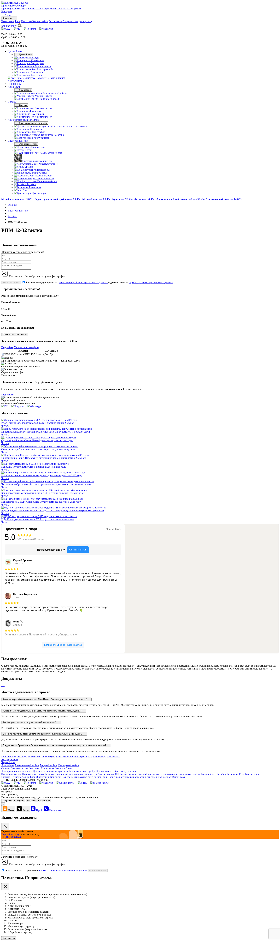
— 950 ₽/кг (18, 199)
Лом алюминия (64, 756)
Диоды (123, 774)
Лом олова (34, 768)
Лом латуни (48, 756)
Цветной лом (15, 51)
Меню (11, 810)
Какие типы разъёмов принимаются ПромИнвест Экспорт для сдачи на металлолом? (45, 699)
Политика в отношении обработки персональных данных (140, 777)
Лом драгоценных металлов (23, 119)
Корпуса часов (128, 771)
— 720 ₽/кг (123, 199)
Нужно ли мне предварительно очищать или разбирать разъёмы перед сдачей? (42, 711)
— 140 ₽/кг (224, 199)
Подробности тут (10, 834)
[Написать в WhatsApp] (46, 28)
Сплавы (12, 101)
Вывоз (26, 810)
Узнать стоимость (11, 282)
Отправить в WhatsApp (38, 800)
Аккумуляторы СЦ (108, 774)
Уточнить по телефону (26, 347)
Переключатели (168, 774)
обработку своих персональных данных (151, 282)
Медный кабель (48, 765)
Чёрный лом (15, 83)
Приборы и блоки (206, 774)
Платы (40, 774)
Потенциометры (187, 774)
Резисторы (233, 774)
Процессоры (29, 774)
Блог (17, 21)
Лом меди (22, 756)
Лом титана (113, 756)
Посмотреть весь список (15, 334)
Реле (241, 774)
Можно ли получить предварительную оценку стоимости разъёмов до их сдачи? (43, 734)
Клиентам (8, 18)
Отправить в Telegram (13, 800)
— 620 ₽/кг (145, 199)
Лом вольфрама (19, 768)
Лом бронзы (34, 756)
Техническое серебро (107, 771)
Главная (6, 777)
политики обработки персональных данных (83, 282)
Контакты (26, 21)
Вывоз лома (7, 21)
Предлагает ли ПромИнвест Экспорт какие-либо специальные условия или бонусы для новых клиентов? (55, 745)
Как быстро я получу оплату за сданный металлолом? (30, 722)
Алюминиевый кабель (27, 765)
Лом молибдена (63, 768)
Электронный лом (18, 140)
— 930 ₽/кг (97, 199)
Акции (26, 777)
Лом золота (74, 771)
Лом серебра (88, 771)
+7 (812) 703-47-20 (11, 837)
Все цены (6, 11)
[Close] (5, 826)
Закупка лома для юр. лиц (77, 21)
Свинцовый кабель (68, 765)
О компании (56, 21)
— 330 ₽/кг (58, 199)
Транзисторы (252, 774)
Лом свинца (99, 756)
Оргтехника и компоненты (82, 774)
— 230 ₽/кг (181, 199)
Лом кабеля (14, 86)
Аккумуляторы (16, 80)
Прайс (40, 810)
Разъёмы (221, 774)
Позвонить (55, 810)
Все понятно (9, 938)
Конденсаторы (136, 774)
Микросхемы (151, 774)
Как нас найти (40, 21)
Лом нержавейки (82, 756)
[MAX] (6, 28)
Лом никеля (47, 768)
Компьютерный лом (56, 774)
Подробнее (7, 347)
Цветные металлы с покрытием (50, 771)
